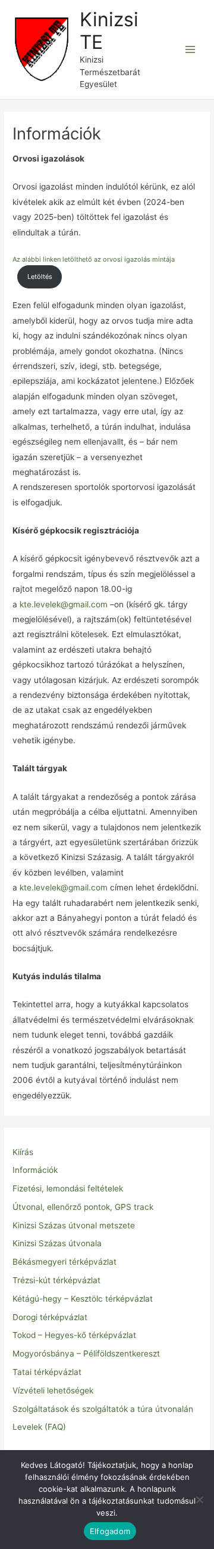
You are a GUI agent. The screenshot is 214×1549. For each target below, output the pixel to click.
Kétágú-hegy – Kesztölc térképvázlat (82, 1298)
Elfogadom (110, 1531)
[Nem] (199, 1499)
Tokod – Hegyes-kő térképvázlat (74, 1335)
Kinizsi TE (109, 31)
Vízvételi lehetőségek (52, 1390)
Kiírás (22, 1152)
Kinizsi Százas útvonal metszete (73, 1225)
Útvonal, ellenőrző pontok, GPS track (82, 1207)
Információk (35, 1170)
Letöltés (39, 276)
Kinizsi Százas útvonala (57, 1243)
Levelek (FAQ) (39, 1427)
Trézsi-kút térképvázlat (56, 1280)
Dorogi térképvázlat (49, 1317)
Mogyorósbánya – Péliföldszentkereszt (86, 1353)
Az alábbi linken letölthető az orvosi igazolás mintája (93, 259)
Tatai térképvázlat (46, 1372)
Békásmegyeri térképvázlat (64, 1261)
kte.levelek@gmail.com (64, 604)
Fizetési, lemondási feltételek (67, 1188)
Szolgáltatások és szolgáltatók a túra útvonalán (102, 1409)
